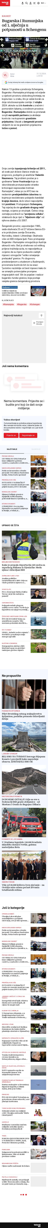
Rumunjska (9, 304)
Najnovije (36, 449)
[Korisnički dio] (30, 3)
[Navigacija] (34, 3)
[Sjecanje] (22, 3)
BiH (42, 3)
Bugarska (22, 304)
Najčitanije (12, 449)
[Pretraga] (26, 3)
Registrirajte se (28, 435)
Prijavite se (11, 435)
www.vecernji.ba (5, 3)
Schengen (35, 304)
